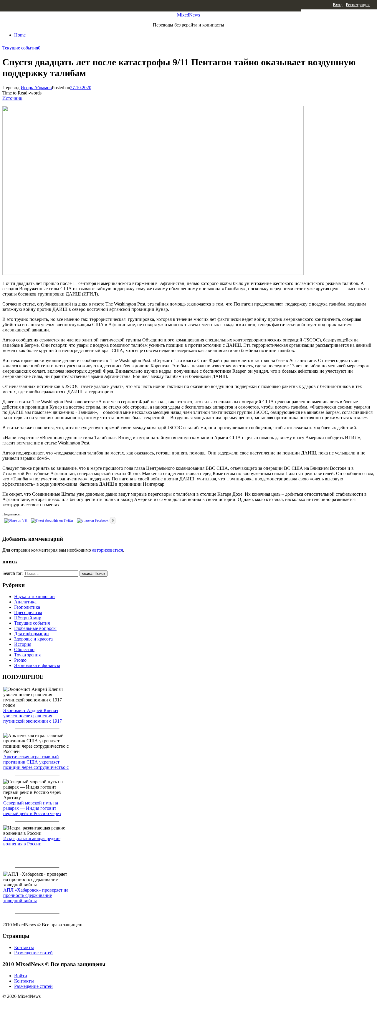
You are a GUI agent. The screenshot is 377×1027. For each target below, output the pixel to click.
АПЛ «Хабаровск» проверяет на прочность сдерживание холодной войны (35, 895)
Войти (20, 975)
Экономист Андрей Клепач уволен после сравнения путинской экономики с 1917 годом (32, 718)
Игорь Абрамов (36, 87)
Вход (338, 4)
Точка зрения (27, 654)
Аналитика (25, 601)
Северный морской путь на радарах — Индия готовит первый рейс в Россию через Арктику (32, 810)
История (22, 644)
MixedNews (188, 14)
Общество (24, 649)
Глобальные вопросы (35, 628)
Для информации (31, 633)
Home (20, 34)
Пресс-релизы (28, 612)
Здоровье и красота (33, 638)
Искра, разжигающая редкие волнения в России (31, 841)
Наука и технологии (34, 596)
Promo (20, 660)
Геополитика (27, 607)
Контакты (24, 947)
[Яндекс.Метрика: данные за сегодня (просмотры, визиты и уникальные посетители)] (48, 1006)
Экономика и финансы (37, 665)
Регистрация (358, 4)
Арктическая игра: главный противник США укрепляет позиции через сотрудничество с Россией (36, 764)
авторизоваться (107, 550)
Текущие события (20, 47)
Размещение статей (33, 952)
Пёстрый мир (27, 617)
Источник (12, 98)
